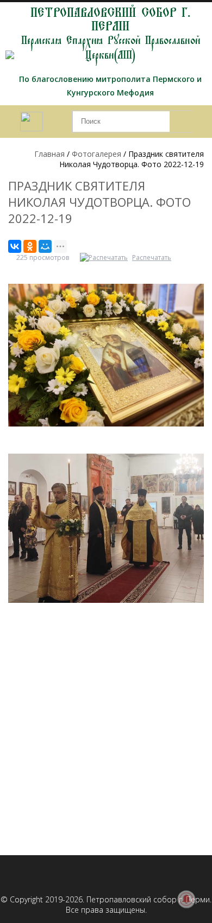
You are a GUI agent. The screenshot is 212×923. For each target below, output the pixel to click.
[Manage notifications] (186, 899)
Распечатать (151, 257)
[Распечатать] (105, 257)
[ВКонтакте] (14, 246)
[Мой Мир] (45, 246)
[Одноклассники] (29, 246)
